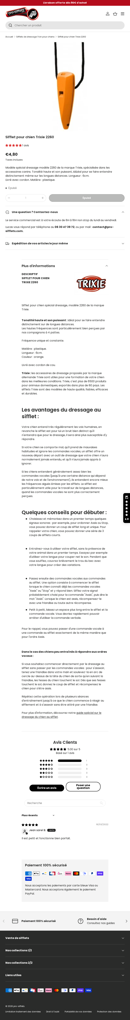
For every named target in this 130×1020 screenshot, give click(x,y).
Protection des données (109, 1011)
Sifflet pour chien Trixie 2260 (72, 37)
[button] (115, 13)
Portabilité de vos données (78, 1011)
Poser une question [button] (83, 786)
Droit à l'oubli (52, 1011)
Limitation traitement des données (23, 1011)
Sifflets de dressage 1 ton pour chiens (35, 37)
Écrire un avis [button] (46, 788)
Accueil (9, 37)
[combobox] (65, 25)
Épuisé (87, 198)
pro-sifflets (19, 1006)
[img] (30, 825)
